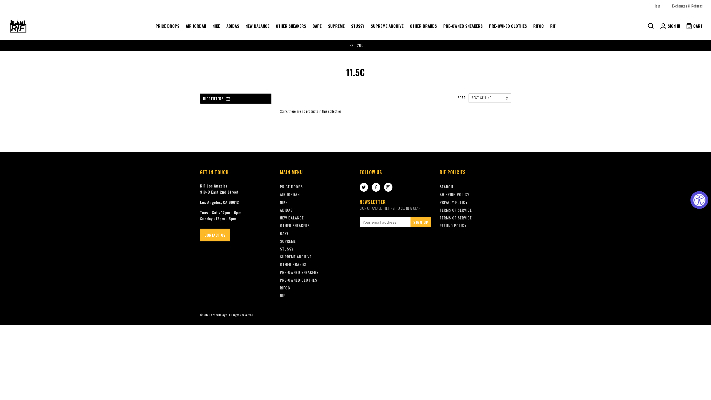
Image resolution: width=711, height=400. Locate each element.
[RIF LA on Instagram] (388, 187)
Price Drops (167, 26)
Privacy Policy (454, 202)
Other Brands (423, 26)
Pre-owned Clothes (508, 26)
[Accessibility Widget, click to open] (699, 200)
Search (446, 186)
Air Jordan (196, 26)
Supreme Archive (387, 26)
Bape (317, 26)
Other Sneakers (291, 26)
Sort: (463, 98)
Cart (697, 26)
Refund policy (453, 225)
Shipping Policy (454, 194)
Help (657, 6)
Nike (216, 26)
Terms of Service (456, 218)
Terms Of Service (456, 210)
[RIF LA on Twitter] (364, 187)
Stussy (357, 26)
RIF (553, 26)
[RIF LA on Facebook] (376, 187)
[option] (355, 46)
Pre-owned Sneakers (463, 26)
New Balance (257, 26)
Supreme (336, 26)
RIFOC (538, 26)
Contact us (215, 235)
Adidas (232, 26)
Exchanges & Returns (687, 6)
